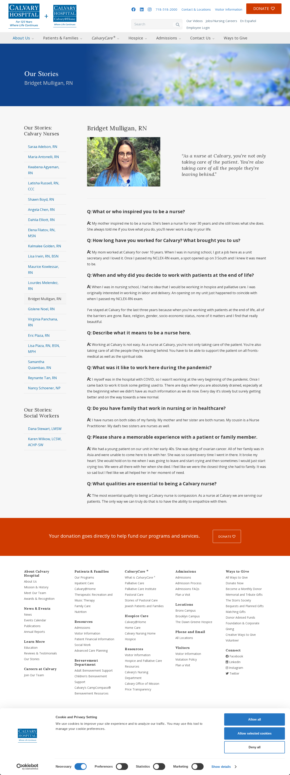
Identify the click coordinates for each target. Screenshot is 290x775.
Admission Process (188, 583)
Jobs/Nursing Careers (221, 21)
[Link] (23, 16)
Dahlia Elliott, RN (41, 219)
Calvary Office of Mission (142, 684)
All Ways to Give (237, 577)
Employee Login (198, 27)
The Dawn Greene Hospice (193, 622)
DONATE (225, 536)
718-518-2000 (166, 9)
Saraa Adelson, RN (42, 146)
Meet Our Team (35, 593)
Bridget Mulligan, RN (44, 298)
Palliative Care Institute (140, 589)
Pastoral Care (134, 595)
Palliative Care (134, 583)
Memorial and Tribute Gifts (244, 595)
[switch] (122, 766)
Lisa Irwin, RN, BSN (43, 256)
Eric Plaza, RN (39, 335)
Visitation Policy (186, 659)
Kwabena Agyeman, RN (43, 170)
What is (140, 577)
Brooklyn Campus (187, 616)
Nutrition (81, 612)
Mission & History (36, 587)
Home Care (133, 628)
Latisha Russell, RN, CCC (43, 186)
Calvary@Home (85, 589)
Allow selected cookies (255, 733)
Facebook (236, 656)
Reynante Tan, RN (42, 378)
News (28, 614)
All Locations (184, 638)
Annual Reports (34, 632)
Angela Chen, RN (41, 209)
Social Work (83, 645)
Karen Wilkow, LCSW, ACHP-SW (45, 442)
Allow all (254, 719)
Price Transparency (138, 689)
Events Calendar (35, 620)
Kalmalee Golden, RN (44, 246)
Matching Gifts (236, 612)
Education (31, 648)
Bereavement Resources (91, 693)
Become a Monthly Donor (244, 589)
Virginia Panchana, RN (43, 322)
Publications (32, 626)
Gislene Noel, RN (41, 309)
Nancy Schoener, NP (44, 388)
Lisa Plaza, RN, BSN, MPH (44, 348)
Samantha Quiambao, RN (39, 364)
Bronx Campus (185, 610)
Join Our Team (34, 675)
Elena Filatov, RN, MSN (41, 233)
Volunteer (232, 640)
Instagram (235, 668)
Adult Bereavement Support (94, 670)
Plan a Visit (182, 595)
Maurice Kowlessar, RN (43, 269)
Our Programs (84, 577)
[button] (36, 38)
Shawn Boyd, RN (41, 199)
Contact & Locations (196, 9)
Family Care (83, 606)
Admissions (82, 628)
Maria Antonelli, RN (43, 156)
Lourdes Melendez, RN (43, 285)
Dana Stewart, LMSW (45, 428)
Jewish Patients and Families (144, 606)
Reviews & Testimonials (40, 653)
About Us (30, 581)
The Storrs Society (238, 600)
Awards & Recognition (39, 599)
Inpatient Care (84, 583)
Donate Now (235, 583)
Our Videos (194, 21)
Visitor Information (228, 9)
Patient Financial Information (94, 639)
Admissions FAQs (187, 589)
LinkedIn (234, 662)
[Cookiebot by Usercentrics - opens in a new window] (27, 767)
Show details (221, 766)
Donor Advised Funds (240, 617)
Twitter (234, 673)
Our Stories (31, 659)
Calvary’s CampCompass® (93, 688)
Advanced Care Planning (91, 650)
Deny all (254, 747)
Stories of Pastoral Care (141, 600)
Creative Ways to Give (241, 635)
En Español (248, 21)
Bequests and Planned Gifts (245, 606)
